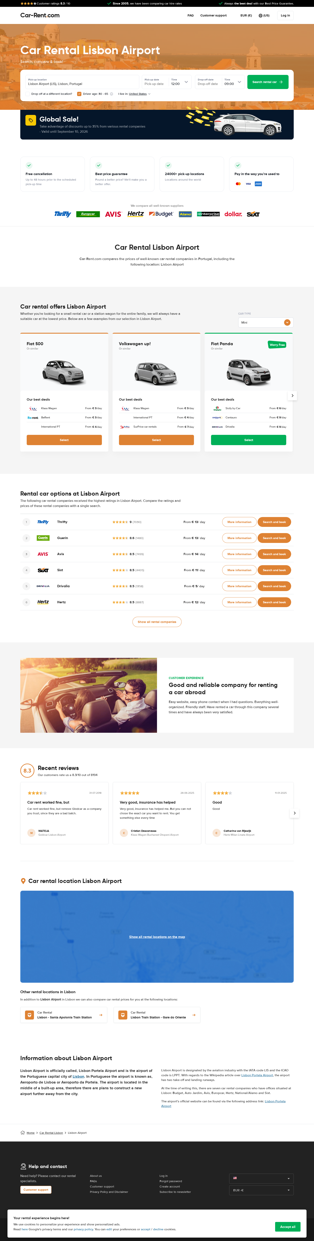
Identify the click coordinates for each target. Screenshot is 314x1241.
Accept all (287, 1226)
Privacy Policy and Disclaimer (109, 1192)
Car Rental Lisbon (51, 1133)
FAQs (93, 1181)
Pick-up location (37, 80)
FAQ (191, 15)
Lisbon (78, 1076)
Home (31, 1133)
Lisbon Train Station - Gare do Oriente (158, 1015)
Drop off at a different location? (51, 94)
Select (64, 440)
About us (96, 1176)
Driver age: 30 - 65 (95, 94)
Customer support (213, 15)
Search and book (274, 522)
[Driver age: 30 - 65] (79, 94)
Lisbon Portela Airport (257, 1075)
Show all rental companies (157, 622)
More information (239, 522)
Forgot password (171, 1181)
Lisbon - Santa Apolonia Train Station (64, 1015)
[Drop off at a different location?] (27, 94)
